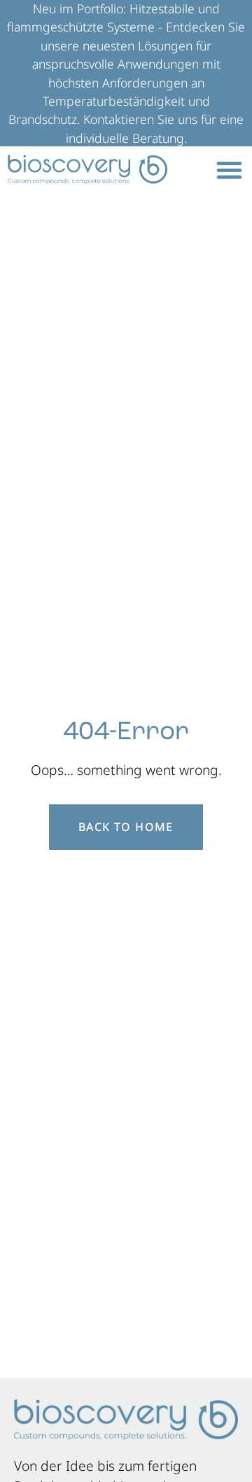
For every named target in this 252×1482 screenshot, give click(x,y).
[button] (229, 169)
